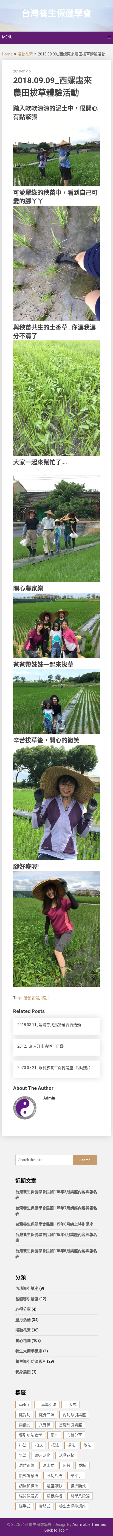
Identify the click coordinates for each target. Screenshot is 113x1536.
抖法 (23, 1445)
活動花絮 (25, 54)
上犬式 (71, 1404)
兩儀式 (24, 1425)
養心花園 (23, 1340)
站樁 (83, 1465)
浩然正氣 (26, 1465)
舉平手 (76, 1475)
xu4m (24, 1404)
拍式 (39, 1445)
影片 (54, 1435)
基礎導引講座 (26, 1299)
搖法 (55, 1445)
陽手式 (24, 1506)
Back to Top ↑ (56, 1530)
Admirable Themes (89, 1524)
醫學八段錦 (80, 1496)
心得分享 (23, 1309)
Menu (7, 37)
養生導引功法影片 (30, 1361)
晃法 (23, 1455)
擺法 (71, 1445)
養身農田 (23, 1372)
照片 (46, 998)
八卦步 (44, 1425)
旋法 (87, 1445)
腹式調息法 (28, 1475)
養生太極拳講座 (28, 1351)
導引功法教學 (30, 1435)
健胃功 (24, 1414)
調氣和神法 (28, 1486)
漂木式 (48, 1465)
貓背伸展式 (28, 1496)
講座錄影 (54, 1486)
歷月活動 (23, 1319)
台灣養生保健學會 (56, 13)
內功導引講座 (26, 1288)
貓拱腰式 (78, 1486)
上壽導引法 (46, 1404)
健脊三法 (46, 1414)
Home (7, 54)
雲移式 (44, 1506)
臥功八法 (54, 1475)
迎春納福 (54, 1496)
